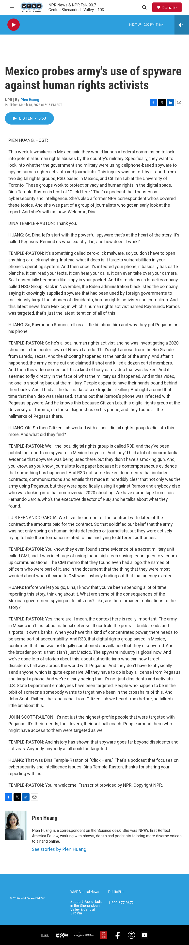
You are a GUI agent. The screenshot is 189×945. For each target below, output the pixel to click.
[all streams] (181, 25)
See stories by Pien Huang (59, 849)
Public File (116, 892)
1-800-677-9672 (121, 903)
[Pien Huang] (16, 825)
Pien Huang (29, 99)
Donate (169, 7)
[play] (13, 25)
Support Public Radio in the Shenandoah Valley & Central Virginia (86, 907)
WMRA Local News (84, 892)
